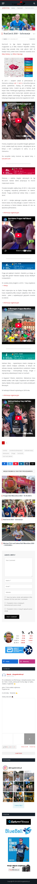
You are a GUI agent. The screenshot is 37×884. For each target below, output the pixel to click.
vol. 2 (20, 83)
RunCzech (32, 39)
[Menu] (3, 3)
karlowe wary (29, 450)
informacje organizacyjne (11, 213)
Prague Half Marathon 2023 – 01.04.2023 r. (17, 496)
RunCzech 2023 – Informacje (13, 519)
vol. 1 (15, 83)
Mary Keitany (6, 54)
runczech (20, 453)
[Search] (34, 3)
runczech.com (6, 159)
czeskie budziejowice (15, 450)
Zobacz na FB (24, 746)
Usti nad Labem (7, 456)
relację (6, 285)
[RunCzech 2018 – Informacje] (18, 22)
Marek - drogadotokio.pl (15, 674)
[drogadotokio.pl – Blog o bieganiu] (18, 3)
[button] (8, 776)
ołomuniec (6, 453)
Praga (13, 453)
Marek (5, 39)
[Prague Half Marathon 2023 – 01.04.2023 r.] (18, 484)
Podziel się (32, 746)
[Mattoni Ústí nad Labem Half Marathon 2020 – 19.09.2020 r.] (18, 532)
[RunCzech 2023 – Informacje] (18, 508)
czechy (5, 450)
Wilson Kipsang (17, 54)
